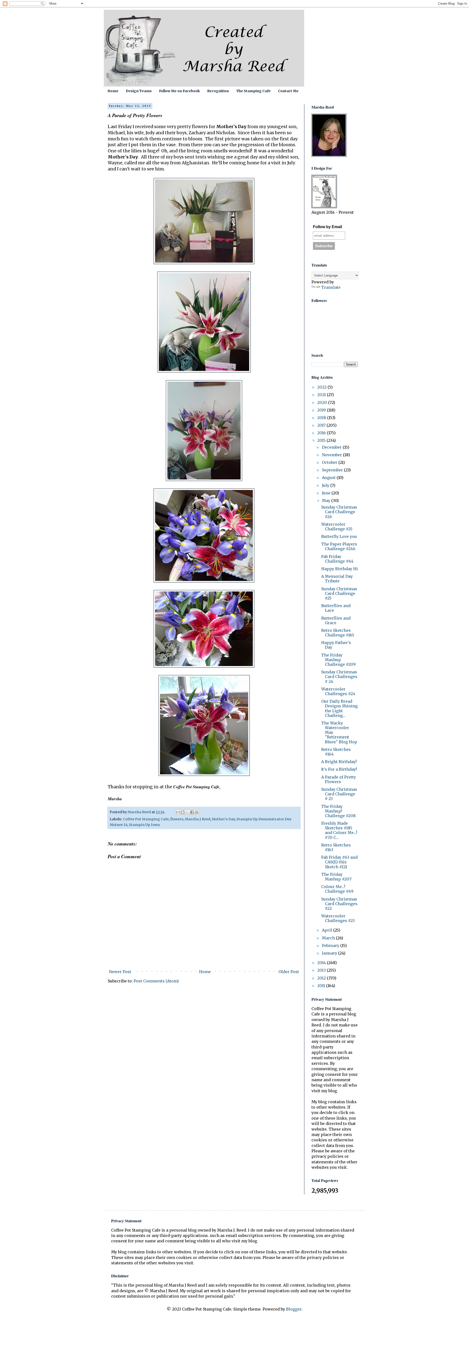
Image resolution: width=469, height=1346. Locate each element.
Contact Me (288, 91)
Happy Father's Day (336, 645)
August (329, 477)
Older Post (288, 971)
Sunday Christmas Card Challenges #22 (339, 904)
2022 (322, 387)
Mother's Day (223, 819)
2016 (322, 432)
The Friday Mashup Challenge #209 (338, 660)
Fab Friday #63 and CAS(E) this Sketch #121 (339, 862)
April (327, 930)
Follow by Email (327, 227)
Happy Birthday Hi (339, 568)
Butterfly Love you (339, 536)
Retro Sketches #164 (336, 751)
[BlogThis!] (182, 812)
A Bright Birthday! (339, 761)
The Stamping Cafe (253, 91)
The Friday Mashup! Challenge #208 (338, 811)
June (326, 492)
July (326, 485)
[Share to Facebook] (192, 812)
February (331, 945)
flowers (176, 819)
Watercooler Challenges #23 (338, 918)
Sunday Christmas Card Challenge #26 (339, 512)
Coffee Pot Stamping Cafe (146, 819)
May (326, 500)
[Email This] (178, 812)
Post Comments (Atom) (156, 981)
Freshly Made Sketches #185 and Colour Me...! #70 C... (339, 830)
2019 (322, 410)
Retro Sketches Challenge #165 (337, 632)
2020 (322, 402)
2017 (322, 425)
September (333, 469)
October (330, 462)
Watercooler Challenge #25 (336, 526)
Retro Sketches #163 (336, 847)
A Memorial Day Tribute (337, 578)
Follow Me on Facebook (179, 91)
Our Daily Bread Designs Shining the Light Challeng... (339, 708)
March (329, 937)
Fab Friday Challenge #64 (337, 559)
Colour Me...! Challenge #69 (337, 889)
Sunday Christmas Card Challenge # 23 (339, 794)
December (332, 447)
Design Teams (139, 91)
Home (112, 91)
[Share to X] (187, 812)
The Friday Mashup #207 (336, 876)
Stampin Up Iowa (144, 825)
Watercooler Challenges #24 (338, 691)
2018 (322, 417)
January (330, 953)
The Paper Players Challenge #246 (339, 546)
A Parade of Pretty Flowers (338, 779)
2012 (322, 978)
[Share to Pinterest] (196, 812)
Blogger (293, 1309)
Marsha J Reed (197, 819)
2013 (322, 970)
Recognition (218, 91)
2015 (322, 440)
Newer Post (120, 971)
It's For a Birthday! (339, 769)
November (332, 454)
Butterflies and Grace (336, 620)
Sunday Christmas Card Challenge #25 (339, 593)
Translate (331, 287)
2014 (322, 962)
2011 (321, 985)
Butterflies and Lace (336, 608)
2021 (322, 394)
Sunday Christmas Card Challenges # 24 (339, 676)
